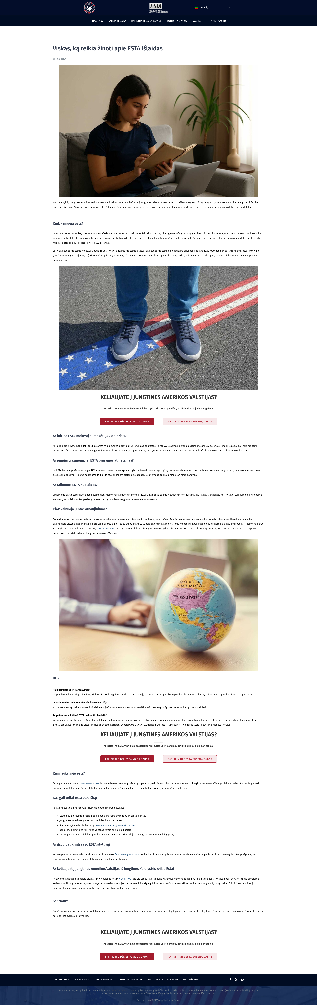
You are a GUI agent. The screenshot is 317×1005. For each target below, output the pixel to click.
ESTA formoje (106, 528)
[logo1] (158, 3)
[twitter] (236, 979)
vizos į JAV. (125, 878)
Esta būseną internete (126, 854)
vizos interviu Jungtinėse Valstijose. (115, 825)
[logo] (89, 3)
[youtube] (242, 979)
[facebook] (230, 979)
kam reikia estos (90, 783)
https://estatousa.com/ (122, 990)
